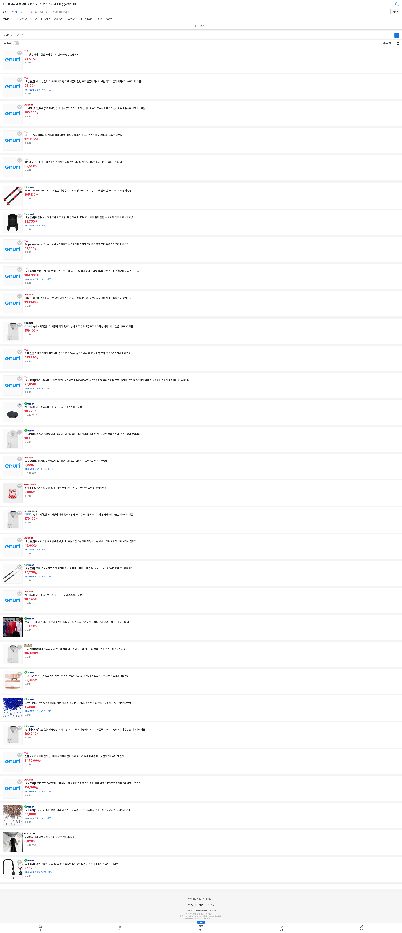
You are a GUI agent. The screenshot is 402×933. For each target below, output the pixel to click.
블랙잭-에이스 (26, 12)
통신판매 (183, 916)
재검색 (395, 12)
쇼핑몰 (6, 35)
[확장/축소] (399, 19)
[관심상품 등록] (19, 53)
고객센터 (200, 905)
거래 (189, 916)
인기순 (385, 43)
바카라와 (15, 12)
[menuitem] (40, 928)
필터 (396, 35)
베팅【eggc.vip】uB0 (61, 12)
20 (36, 12)
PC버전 (211, 905)
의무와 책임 (189, 919)
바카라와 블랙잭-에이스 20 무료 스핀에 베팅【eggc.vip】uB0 (43, 4)
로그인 (190, 905)
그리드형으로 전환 (398, 43)
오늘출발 (19, 35)
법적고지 (213, 910)
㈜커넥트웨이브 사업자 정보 (200, 898)
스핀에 (48, 12)
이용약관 (189, 910)
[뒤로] (4, 4)
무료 (41, 12)
